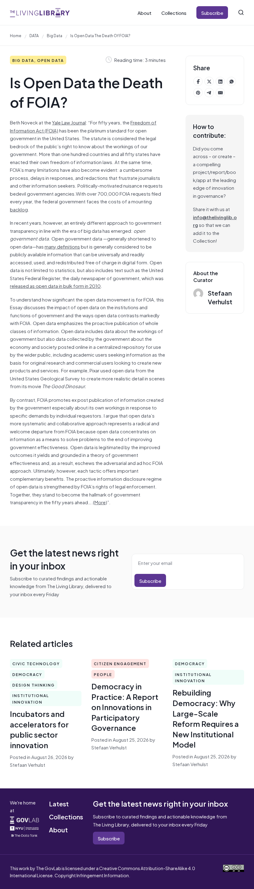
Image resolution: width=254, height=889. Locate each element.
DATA (34, 35)
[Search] (241, 12)
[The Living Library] (40, 12)
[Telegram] (209, 92)
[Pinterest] (198, 92)
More (100, 502)
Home (15, 35)
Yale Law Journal (69, 122)
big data (54, 35)
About (144, 12)
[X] (209, 81)
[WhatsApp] (231, 81)
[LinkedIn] (220, 81)
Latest (59, 803)
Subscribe (212, 12)
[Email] (220, 92)
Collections (173, 12)
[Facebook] (198, 81)
